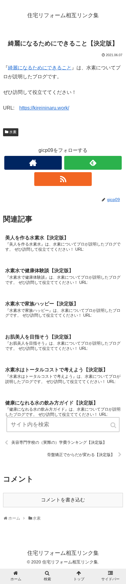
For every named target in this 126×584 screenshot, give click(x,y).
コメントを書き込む (63, 499)
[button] (114, 425)
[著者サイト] (33, 163)
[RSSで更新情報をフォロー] (63, 179)
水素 (13, 132)
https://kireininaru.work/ (44, 107)
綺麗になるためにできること (40, 67)
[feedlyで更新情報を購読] (93, 163)
